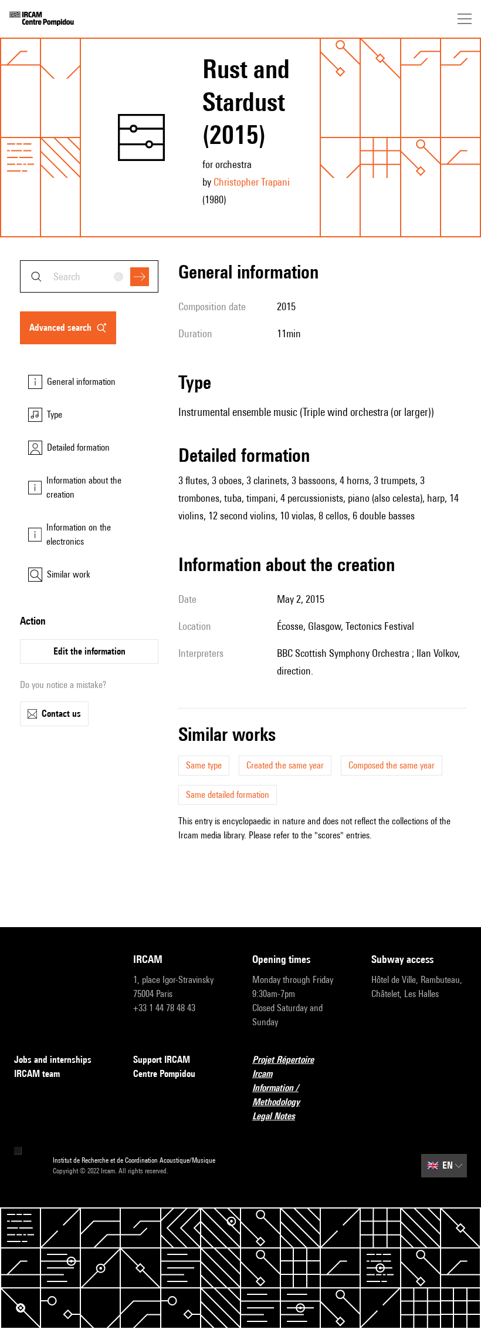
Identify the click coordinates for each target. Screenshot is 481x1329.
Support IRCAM (161, 1059)
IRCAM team (37, 1073)
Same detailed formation (227, 794)
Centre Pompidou (164, 1073)
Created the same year (285, 765)
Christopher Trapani (252, 182)
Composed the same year (391, 765)
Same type (204, 765)
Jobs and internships (53, 1059)
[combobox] (89, 276)
